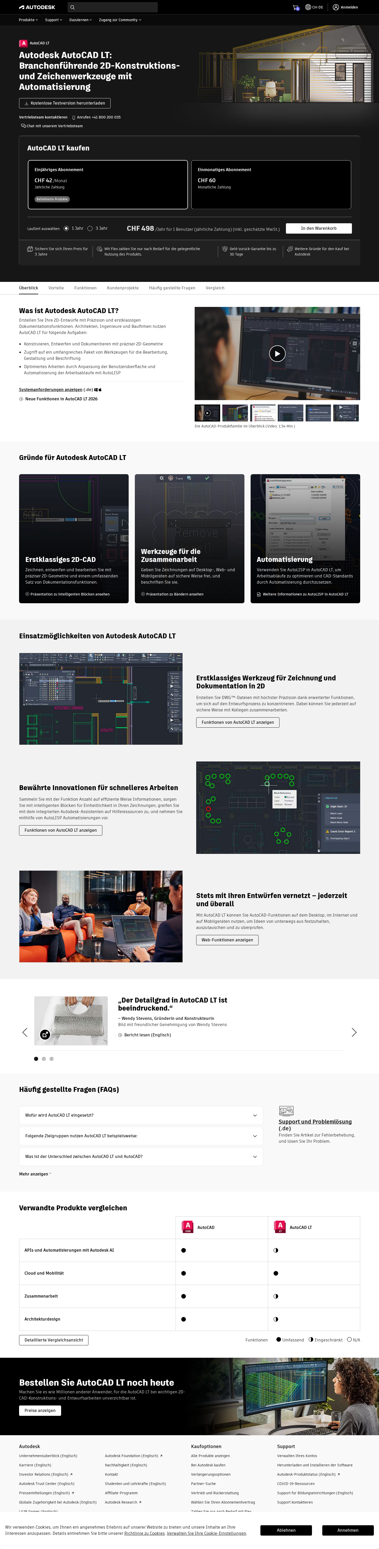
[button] (141, 1115)
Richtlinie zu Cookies (144, 1533)
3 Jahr (102, 228)
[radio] (108, 185)
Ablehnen (286, 1530)
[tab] (207, 413)
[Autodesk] (37, 7)
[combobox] (113, 7)
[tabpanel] (277, 353)
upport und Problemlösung (317, 1121)
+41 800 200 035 (106, 117)
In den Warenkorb (319, 228)
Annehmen (348, 1530)
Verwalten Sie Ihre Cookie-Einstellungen (206, 1533)
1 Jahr (77, 228)
